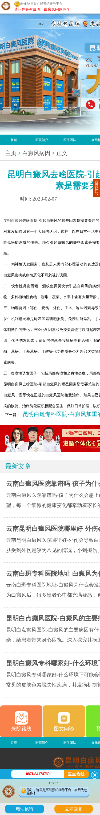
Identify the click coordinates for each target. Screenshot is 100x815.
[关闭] (95, 775)
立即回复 (75, 808)
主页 (11, 153)
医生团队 (69, 140)
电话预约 (24, 808)
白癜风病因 (36, 153)
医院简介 (41, 140)
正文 (61, 153)
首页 (14, 140)
